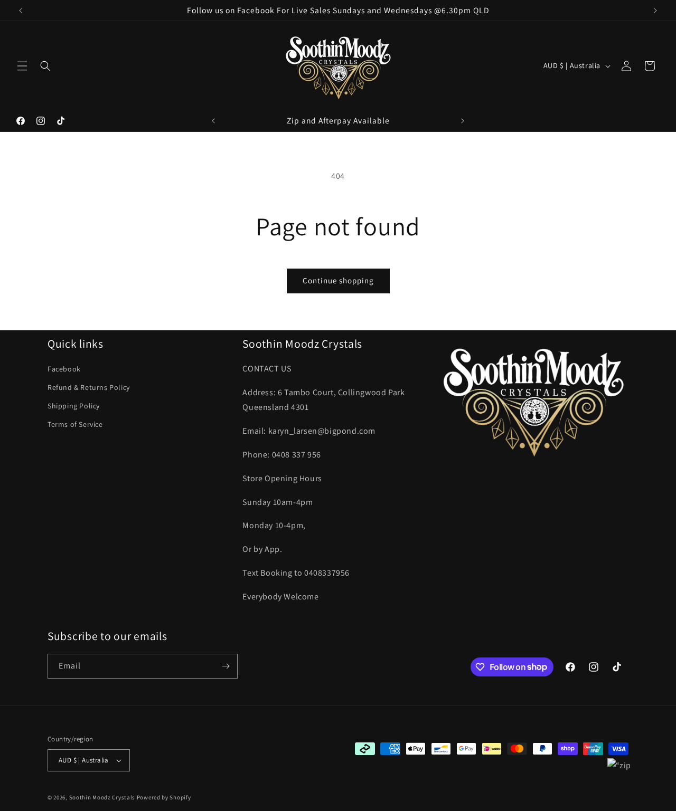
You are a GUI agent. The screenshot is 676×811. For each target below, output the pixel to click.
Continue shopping (338, 280)
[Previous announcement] (20, 11)
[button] (22, 66)
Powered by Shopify (164, 797)
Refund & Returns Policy (89, 387)
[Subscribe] (225, 666)
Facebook (64, 369)
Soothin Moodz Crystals (102, 797)
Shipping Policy (74, 406)
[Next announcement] (655, 11)
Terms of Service (75, 424)
